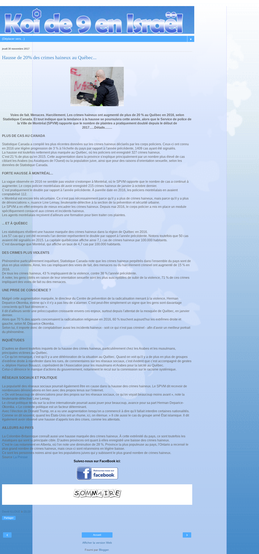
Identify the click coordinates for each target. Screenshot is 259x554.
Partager (9, 518)
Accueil (97, 535)
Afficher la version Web (97, 542)
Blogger (104, 549)
